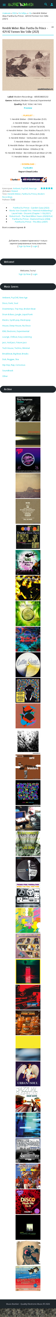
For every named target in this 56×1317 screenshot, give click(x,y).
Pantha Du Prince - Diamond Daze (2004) (31, 219)
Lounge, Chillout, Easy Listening (17, 336)
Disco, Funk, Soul (10, 303)
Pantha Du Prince (29, 194)
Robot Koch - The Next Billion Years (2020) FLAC (31, 216)
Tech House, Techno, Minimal (16, 348)
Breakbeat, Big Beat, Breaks (15, 353)
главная (6, 13)
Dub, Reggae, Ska (10, 359)
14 (30, 13)
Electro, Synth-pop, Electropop (16, 320)
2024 (14, 13)
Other (5, 376)
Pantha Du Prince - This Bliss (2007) (31, 221)
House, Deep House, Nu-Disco (16, 325)
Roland (15, 191)
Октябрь (22, 13)
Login (35, 246)
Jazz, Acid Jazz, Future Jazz (14, 342)
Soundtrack (7, 370)
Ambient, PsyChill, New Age (25, 188)
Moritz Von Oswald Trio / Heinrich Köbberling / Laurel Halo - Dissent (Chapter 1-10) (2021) (31, 212)
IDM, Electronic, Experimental (15, 331)
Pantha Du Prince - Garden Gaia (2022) (31, 207)
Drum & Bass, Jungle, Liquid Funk (17, 314)
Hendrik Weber (14, 194)
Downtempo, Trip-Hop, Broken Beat (18, 308)
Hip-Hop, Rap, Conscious (13, 364)
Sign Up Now (24, 246)
